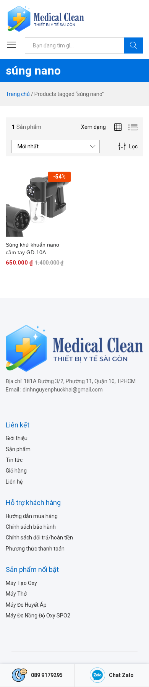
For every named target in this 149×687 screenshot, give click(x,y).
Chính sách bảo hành (31, 527)
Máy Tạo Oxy (21, 583)
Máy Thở (16, 594)
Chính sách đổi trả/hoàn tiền (39, 537)
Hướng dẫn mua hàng (32, 516)
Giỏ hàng (16, 471)
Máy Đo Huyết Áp (26, 605)
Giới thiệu (17, 438)
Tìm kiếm (133, 45)
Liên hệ (14, 482)
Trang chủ (18, 94)
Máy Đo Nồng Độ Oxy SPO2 (38, 615)
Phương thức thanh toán (35, 549)
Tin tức (14, 460)
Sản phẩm (18, 449)
